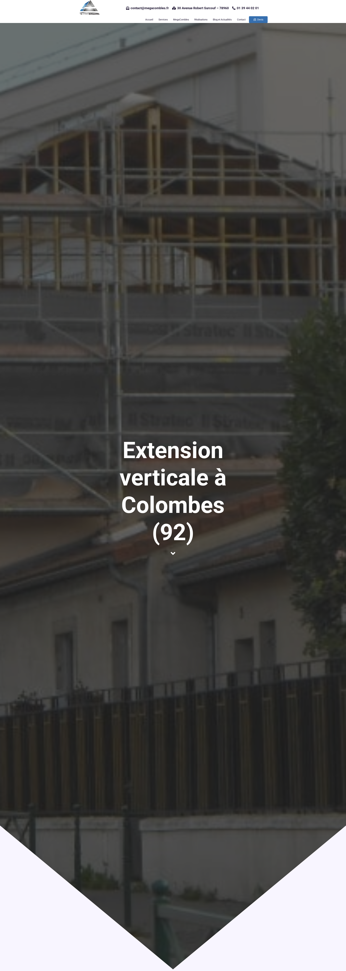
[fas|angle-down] (173, 553)
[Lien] (89, 8)
